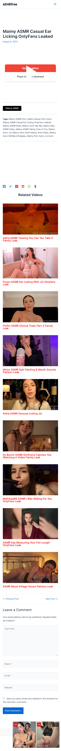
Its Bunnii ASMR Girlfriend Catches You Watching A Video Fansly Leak (27, 456)
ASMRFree (10, 4)
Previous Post (11, 599)
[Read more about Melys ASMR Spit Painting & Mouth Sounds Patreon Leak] (30, 350)
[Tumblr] (35, 186)
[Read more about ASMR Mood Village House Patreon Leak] (30, 567)
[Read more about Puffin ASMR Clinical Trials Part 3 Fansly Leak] (30, 306)
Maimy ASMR (12, 108)
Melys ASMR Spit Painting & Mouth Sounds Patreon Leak (29, 371)
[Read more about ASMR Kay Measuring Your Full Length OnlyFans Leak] (30, 523)
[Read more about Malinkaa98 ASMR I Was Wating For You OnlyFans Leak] (30, 479)
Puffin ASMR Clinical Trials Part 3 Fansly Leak (28, 327)
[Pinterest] (16, 186)
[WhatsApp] (29, 186)
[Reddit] (23, 186)
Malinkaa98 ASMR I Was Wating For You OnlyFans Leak (27, 500)
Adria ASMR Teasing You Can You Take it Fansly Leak (28, 239)
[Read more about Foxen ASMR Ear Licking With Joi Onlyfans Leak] (30, 263)
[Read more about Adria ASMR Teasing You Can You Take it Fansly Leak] (30, 219)
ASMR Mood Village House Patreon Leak (28, 586)
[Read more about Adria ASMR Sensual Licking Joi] (30, 394)
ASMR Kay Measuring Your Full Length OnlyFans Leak (26, 544)
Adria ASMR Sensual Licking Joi (22, 413)
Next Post (52, 599)
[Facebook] (4, 186)
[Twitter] (10, 186)
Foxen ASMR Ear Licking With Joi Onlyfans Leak (29, 283)
